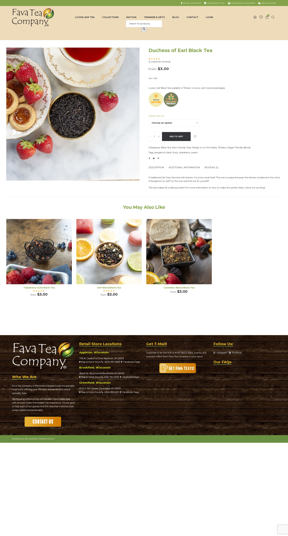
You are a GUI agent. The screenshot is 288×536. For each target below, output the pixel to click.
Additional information (184, 167)
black (169, 152)
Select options (39, 256)
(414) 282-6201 (111, 392)
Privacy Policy (46, 439)
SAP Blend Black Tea (109, 287)
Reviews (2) (211, 167)
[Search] (144, 29)
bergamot (159, 152)
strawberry (184, 152)
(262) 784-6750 (111, 377)
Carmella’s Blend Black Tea (179, 287)
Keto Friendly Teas (181, 147)
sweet (194, 152)
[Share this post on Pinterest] (158, 158)
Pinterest (236, 352)
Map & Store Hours (90, 362)
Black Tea (166, 147)
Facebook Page (131, 362)
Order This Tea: (156, 116)
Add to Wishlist (195, 136)
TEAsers (222, 147)
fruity (175, 152)
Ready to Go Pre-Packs (204, 147)
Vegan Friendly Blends (239, 147)
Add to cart (176, 136)
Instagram (221, 352)
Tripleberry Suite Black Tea (39, 287)
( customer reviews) (159, 61)
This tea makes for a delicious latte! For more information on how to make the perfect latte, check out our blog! (206, 187)
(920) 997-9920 (111, 362)
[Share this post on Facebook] (149, 158)
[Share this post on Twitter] (154, 158)
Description (156, 167)
